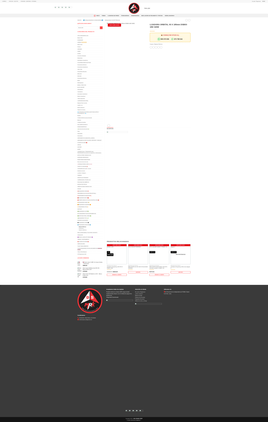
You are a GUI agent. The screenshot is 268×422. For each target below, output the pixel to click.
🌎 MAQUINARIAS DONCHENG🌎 (93, 20)
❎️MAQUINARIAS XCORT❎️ (83, 211)
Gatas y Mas (79, 69)
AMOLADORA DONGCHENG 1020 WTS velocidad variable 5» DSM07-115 (158, 267)
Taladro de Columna (81, 109)
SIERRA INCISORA (81, 243)
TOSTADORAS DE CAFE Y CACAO (84, 168)
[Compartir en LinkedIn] (161, 47)
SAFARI (78, 51)
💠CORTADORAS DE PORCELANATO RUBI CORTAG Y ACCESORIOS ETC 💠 (88, 113)
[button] (256, 1)
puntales (79, 53)
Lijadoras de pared (113, 15)
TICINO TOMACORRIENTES (82, 246)
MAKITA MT (79, 209)
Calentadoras (80, 91)
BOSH (78, 80)
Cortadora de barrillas (81, 122)
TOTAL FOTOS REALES (82, 251)
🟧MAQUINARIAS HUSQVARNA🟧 (84, 204)
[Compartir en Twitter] (153, 47)
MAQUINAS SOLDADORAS (82, 220)
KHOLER (79, 188)
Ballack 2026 (79, 37)
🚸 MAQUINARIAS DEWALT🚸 (83, 202)
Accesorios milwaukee (81, 55)
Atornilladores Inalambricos (82, 60)
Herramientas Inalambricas (82, 67)
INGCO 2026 (79, 44)
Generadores (79, 135)
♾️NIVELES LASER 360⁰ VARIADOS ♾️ (85, 237)
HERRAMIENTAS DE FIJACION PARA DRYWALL (86, 193)
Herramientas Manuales (82, 71)
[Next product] (186, 20)
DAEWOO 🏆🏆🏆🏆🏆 (82, 42)
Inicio (98, 15)
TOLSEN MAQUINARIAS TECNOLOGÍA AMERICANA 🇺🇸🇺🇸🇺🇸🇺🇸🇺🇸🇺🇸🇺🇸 (89, 249)
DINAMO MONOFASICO (82, 126)
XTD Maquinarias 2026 (81, 254)
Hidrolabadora (80, 89)
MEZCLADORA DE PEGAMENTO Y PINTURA (152, 15)
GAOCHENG (79, 133)
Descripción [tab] (110, 128)
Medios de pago (138, 295)
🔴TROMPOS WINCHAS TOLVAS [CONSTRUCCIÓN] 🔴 (88, 200)
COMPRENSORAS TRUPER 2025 (84, 179)
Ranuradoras (135, 15)
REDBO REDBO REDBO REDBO (83, 159)
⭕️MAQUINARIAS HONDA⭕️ (83, 191)
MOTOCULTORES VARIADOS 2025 (84, 155)
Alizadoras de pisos (81, 170)
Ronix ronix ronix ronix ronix (82, 161)
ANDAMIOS (79, 49)
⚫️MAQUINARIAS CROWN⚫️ (83, 222)
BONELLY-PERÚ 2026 (81, 85)
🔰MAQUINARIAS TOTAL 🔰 (82, 218)
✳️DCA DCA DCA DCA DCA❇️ (83, 129)
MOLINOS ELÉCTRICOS (82, 184)
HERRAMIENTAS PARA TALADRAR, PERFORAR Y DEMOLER (89, 140)
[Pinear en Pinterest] (158, 47)
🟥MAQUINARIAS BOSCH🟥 (83, 197)
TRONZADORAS (125, 15)
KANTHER (79, 147)
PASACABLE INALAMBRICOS (83, 182)
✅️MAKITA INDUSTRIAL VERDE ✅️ (84, 215)
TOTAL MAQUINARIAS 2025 (82, 35)
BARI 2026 (79, 73)
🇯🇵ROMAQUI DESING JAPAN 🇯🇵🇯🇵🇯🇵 (84, 164)
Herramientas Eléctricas (82, 64)
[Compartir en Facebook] (151, 47)
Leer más (138, 272)
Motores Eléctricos (80, 107)
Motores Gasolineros (81, 96)
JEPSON (79, 144)
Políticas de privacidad (140, 297)
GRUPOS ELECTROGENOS (82, 177)
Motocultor (79, 76)
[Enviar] (225, 8)
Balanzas (79, 120)
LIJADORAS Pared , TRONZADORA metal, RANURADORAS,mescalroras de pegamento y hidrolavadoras (89, 152)
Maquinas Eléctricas (112, 20)
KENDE (78, 149)
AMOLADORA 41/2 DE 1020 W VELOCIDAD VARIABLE (138, 267)
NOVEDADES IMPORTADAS (82, 157)
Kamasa (79, 46)
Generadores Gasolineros (82, 94)
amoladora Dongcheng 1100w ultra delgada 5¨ (180, 267)
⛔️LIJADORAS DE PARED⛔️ (83, 241)
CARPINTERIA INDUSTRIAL (82, 100)
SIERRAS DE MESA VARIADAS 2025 (84, 186)
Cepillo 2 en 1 (80, 105)
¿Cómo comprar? (139, 293)
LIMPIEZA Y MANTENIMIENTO (83, 239)
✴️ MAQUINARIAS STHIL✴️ (82, 206)
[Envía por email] (156, 47)
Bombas (79, 115)
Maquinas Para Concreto (82, 103)
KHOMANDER (80, 40)
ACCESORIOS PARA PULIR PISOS (84, 62)
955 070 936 (165, 39)
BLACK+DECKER (80, 87)
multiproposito (80, 234)
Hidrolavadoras (169, 15)
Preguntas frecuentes (140, 299)
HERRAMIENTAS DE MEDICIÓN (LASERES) (86, 138)
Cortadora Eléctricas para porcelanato (84, 117)
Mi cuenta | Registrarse (140, 291)
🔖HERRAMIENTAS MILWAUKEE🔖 (84, 195)
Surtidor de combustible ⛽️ (82, 166)
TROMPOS (79, 175)
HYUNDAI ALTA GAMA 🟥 (82, 142)
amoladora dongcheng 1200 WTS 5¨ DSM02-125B (115, 267)
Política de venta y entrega (141, 300)
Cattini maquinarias (81, 98)
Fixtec (78, 131)
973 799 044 (178, 39)
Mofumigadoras (80, 82)
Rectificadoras (81, 228)
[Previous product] (189, 20)
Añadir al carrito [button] (116, 274)
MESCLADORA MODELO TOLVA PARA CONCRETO (87, 232)
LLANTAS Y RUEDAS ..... (82, 173)
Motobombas (79, 58)
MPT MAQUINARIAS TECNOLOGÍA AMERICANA (86, 213)
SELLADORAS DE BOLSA (82, 124)
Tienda (104, 15)
